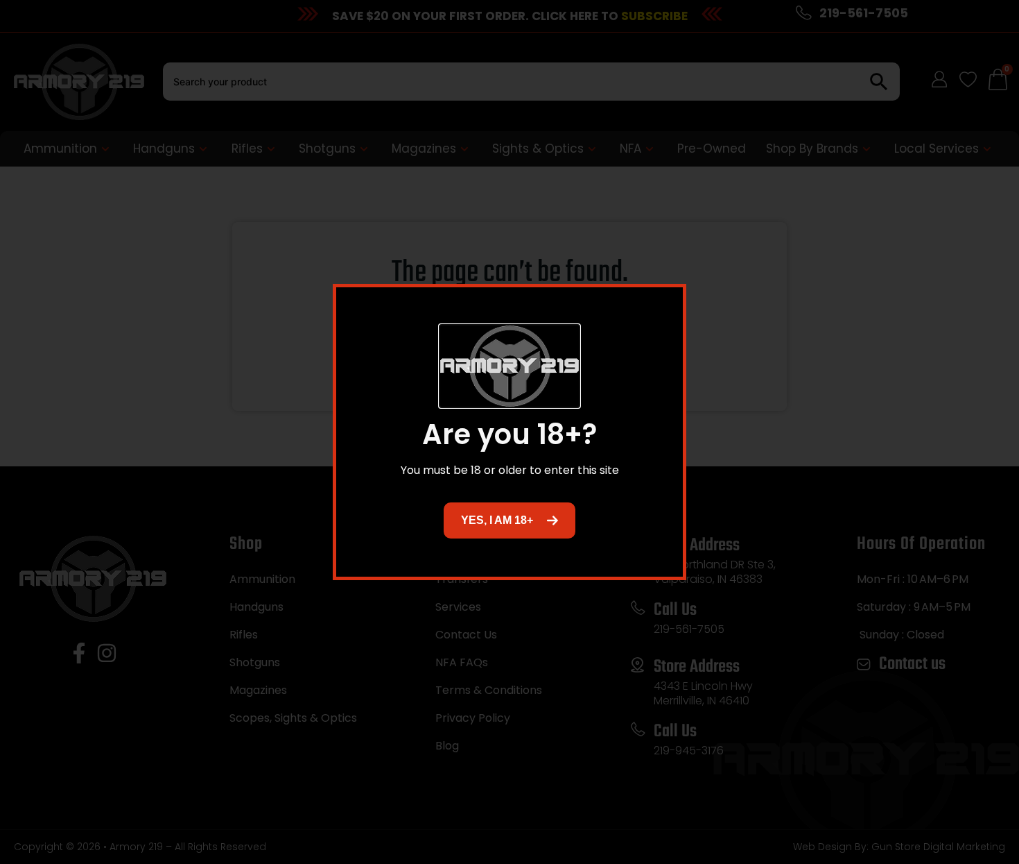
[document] (509, 432)
